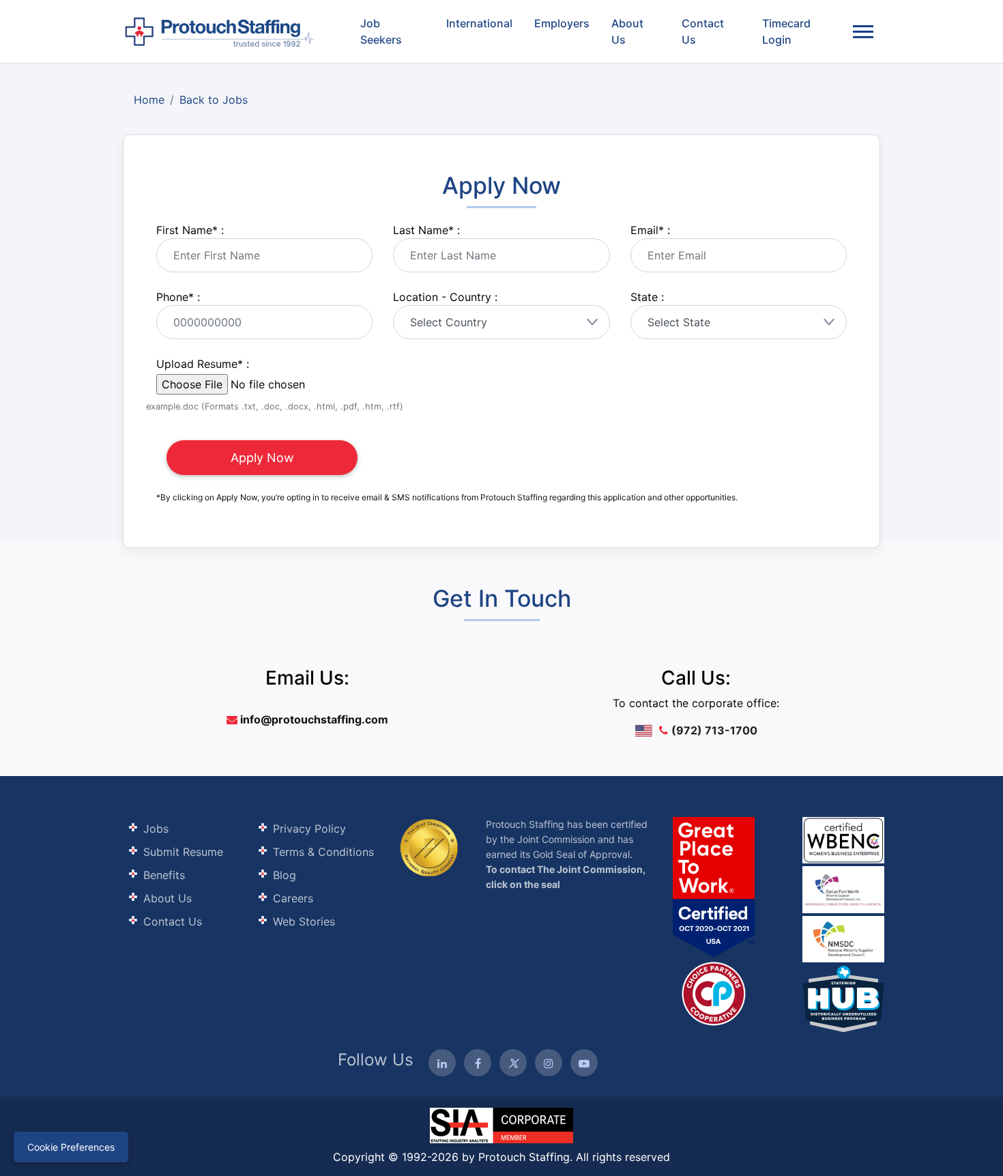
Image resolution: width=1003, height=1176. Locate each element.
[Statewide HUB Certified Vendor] (714, 992)
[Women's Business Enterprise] (843, 840)
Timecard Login (786, 31)
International (479, 23)
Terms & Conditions (323, 852)
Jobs (156, 828)
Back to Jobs (213, 99)
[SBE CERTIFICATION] (843, 888)
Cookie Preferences (71, 1147)
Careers (293, 898)
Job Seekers (381, 31)
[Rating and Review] (714, 886)
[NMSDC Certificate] (843, 938)
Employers (562, 23)
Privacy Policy (309, 828)
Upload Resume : (202, 364)
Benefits (164, 875)
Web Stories (304, 921)
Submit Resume (183, 852)
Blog (284, 875)
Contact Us (703, 31)
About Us (627, 31)
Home (149, 99)
